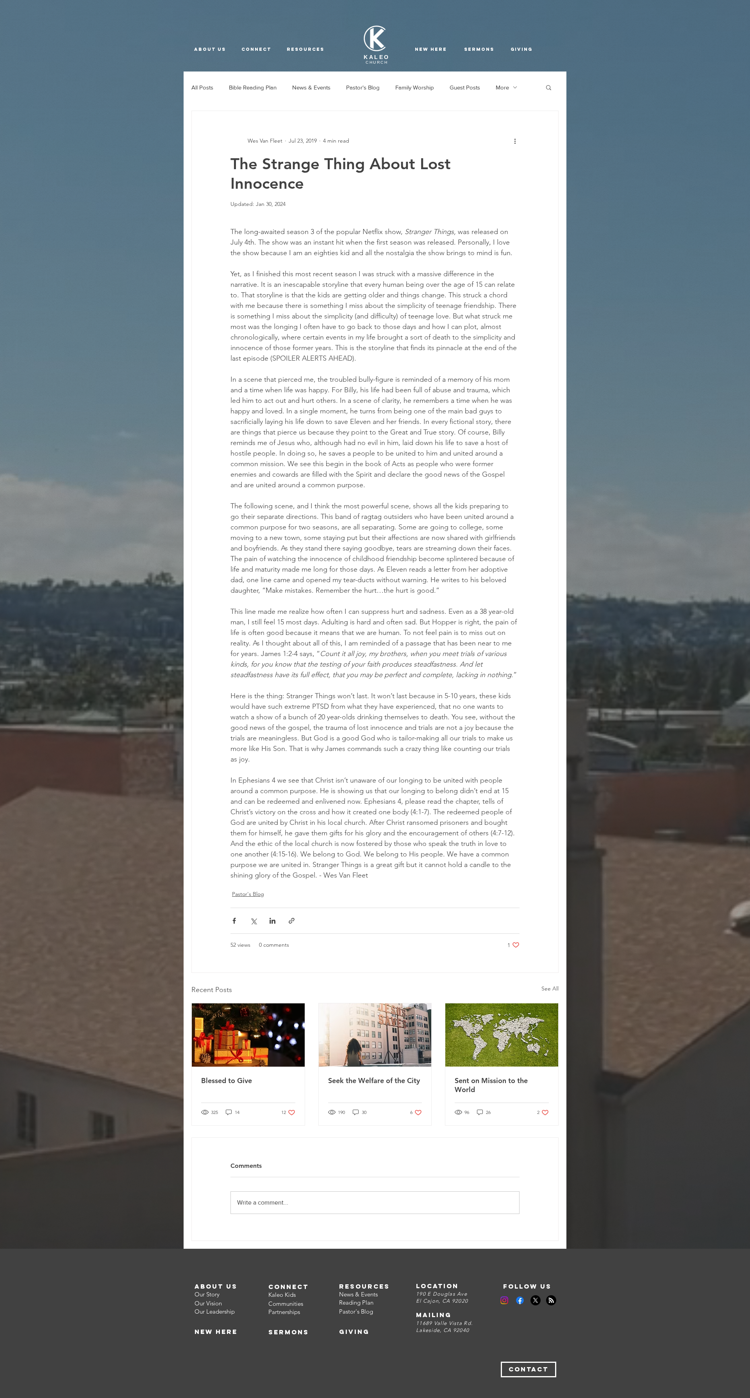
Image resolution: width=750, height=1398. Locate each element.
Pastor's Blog (363, 87)
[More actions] (515, 140)
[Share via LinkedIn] (272, 920)
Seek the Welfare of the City (374, 1080)
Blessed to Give (226, 1080)
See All (550, 988)
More (502, 87)
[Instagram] (504, 1300)
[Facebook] (520, 1300)
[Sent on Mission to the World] (501, 1035)
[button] (305, 49)
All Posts (202, 87)
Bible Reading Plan (253, 87)
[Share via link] (291, 920)
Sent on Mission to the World (491, 1085)
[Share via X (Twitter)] (253, 920)
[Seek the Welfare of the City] (375, 1035)
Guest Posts (465, 87)
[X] (535, 1300)
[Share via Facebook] (234, 920)
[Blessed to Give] (248, 1035)
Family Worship (414, 87)
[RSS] (551, 1300)
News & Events (311, 87)
